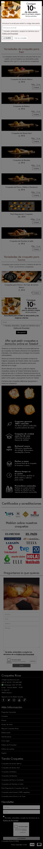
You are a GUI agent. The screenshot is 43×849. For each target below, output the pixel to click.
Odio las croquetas (20, 38)
